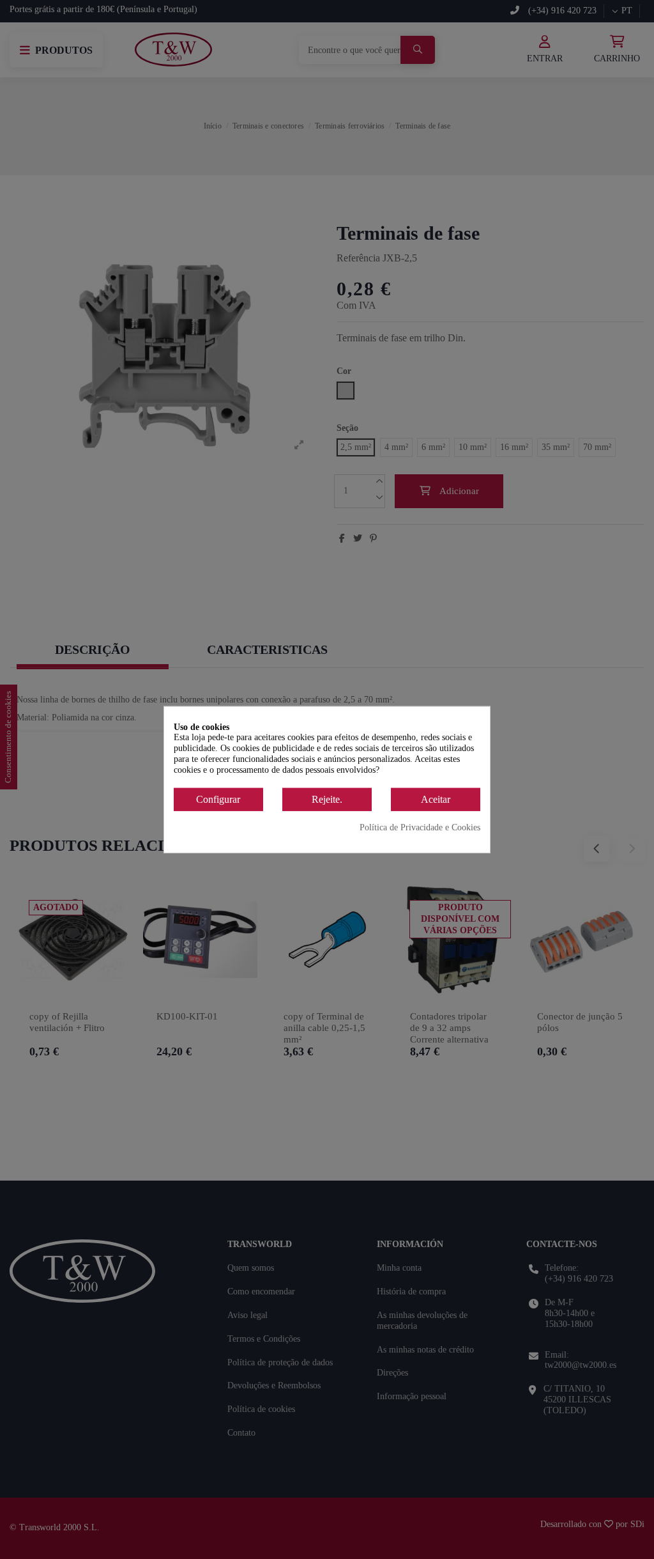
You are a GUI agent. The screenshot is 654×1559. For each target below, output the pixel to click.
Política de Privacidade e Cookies (420, 827)
